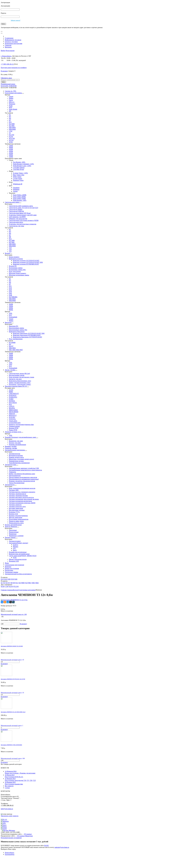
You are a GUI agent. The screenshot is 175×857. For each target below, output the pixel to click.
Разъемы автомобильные (17, 444)
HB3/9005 (12, 127)
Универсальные (14, 426)
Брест (15, 550)
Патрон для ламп (15, 443)
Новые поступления (12, 568)
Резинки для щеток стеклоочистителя (22, 481)
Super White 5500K (19, 198)
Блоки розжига (14, 257)
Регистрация (10, 50)
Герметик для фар (11, 448)
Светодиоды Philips (15, 209)
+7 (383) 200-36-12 (7, 805)
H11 (10, 122)
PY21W (16, 586)
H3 (10, 116)
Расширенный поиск (8, 84)
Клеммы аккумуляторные (18, 552)
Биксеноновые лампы (16, 328)
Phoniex (15, 546)
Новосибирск (9, 852)
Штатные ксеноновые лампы (19, 275)
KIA (10, 404)
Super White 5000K (19, 197)
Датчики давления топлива (18, 495)
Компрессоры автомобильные (19, 554)
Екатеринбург (9, 854)
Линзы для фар (10, 370)
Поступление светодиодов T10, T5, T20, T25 (20, 779)
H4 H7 (11, 346)
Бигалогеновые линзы (16, 375)
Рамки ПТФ (13, 430)
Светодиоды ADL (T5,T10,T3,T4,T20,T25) (23, 208)
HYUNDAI (13, 402)
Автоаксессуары (11, 464)
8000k (11, 310)
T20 (10, 249)
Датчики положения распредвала (20, 501)
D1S (10, 288)
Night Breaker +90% (19, 200)
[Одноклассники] (5, 602)
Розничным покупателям (13, 43)
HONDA (12, 401)
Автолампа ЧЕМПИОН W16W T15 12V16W (12, 646)
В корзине (4, 71)
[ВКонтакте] (2, 602)
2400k (11, 146)
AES (10, 364)
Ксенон (7, 253)
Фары (7, 563)
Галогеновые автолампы (13, 93)
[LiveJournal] (13, 602)
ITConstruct (28, 834)
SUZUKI (12, 417)
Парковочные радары (16, 461)
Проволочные (14, 532)
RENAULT (13, 415)
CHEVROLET (14, 393)
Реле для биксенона (15, 339)
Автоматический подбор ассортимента (18, 574)
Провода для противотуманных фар (21, 424)
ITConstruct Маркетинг (25, 836)
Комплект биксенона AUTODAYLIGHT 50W (29, 333)
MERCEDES (13, 410)
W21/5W (12, 138)
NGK (15, 557)
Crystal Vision (17, 178)
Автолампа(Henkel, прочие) (18, 543)
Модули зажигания (15, 517)
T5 (10, 133)
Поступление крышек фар (14, 783)
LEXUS (11, 406)
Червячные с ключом (16, 536)
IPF (10, 111)
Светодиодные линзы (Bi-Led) (19, 373)
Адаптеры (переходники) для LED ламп (23, 215)
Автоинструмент (15, 541)
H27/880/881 (13, 297)
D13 (10, 315)
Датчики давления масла (17, 494)
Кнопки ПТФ (13, 428)
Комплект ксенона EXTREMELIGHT (26, 264)
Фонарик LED (14, 561)
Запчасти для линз (15, 379)
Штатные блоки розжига (17, 273)
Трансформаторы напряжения (19, 463)
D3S (10, 291)
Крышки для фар (11, 446)
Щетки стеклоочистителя (17, 559)
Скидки (10, 91)
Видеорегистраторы (16, 455)
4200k (11, 149)
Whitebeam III (17, 184)
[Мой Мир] (7, 602)
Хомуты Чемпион (11, 526)
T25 (10, 251)
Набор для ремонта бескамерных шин (22, 474)
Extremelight (13, 317)
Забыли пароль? (15, 20)
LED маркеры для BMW (17, 217)
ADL (10, 313)
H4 (10, 118)
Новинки (8, 566)
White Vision (17, 177)
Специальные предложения (14, 565)
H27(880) (22, 583)
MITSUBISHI (13, 412)
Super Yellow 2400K (19, 195)
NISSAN (12, 413)
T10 (10, 248)
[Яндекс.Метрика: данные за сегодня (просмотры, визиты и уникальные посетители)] (8, 830)
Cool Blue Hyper (18, 169)
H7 (10, 120)
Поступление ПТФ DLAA (14, 776)
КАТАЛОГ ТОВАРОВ (9, 86)
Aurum (15, 191)
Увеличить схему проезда (9, 816)
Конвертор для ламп (16, 441)
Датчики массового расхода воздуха (21, 497)
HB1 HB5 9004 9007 (16, 350)
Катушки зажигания (16, 508)
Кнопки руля (13, 514)
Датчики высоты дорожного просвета (22, 492)
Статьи (7, 788)
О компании (9, 38)
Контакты (8, 47)
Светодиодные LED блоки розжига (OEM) (23, 220)
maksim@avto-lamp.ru (61, 847)
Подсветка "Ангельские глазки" (20, 384)
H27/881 (12, 126)
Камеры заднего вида (16, 457)
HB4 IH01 (12, 348)
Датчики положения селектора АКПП (22, 503)
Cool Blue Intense (19, 167)
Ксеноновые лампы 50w (17, 269)
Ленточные (13, 530)
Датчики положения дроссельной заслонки (24, 499)
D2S (10, 290)
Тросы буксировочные (16, 483)
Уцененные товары (11, 572)
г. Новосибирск (6, 56)
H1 (10, 115)
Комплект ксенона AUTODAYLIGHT (26, 260)
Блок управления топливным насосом (22, 488)
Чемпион (12, 104)
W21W (11, 140)
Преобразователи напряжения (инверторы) (24, 479)
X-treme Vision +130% (20, 173)
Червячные (13, 534)
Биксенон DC (13, 326)
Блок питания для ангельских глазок (21, 377)
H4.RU (46, 845)
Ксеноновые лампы (15, 268)
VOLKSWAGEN (14, 423)
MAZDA (12, 408)
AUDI (11, 390)
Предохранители (15, 475)
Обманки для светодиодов (18, 218)
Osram (11, 96)
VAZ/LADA (13, 421)
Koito (11, 105)
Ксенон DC (13, 266)
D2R (10, 295)
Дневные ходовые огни (13, 432)
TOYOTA (12, 419)
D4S (10, 293)
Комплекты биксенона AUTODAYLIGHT (27, 337)
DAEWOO (12, 395)
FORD (11, 399)
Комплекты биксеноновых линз (20, 381)
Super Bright (13, 109)
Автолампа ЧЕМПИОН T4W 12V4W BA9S (11, 744)
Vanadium (16, 187)
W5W (11, 142)
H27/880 (12, 124)
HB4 (37, 583)
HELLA (11, 102)
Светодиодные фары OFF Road (19, 213)
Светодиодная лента (16, 222)
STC (14, 548)
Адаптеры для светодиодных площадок (22, 224)
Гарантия (8, 45)
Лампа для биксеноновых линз (19, 382)
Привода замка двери (16, 521)
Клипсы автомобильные (13, 525)
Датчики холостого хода (17, 506)
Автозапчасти (10, 484)
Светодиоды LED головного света (21, 206)
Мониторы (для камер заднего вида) (21, 459)
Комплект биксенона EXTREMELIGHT (27, 335)
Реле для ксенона (15, 271)
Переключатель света (16, 523)
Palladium (16, 189)
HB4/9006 (12, 129)
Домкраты (12, 472)
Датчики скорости (15, 505)
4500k (11, 153)
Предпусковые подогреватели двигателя (23, 477)
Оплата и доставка (11, 42)
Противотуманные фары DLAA (16, 386)
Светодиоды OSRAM (16, 211)
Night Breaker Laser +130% (22, 166)
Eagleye (15, 545)
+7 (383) (7, 64)
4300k (11, 151)
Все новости (9, 786)
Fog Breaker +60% (19, 162)
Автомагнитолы (14, 454)
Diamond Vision (18, 180)
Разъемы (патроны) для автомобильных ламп (20, 437)
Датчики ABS (14, 490)
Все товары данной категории (11, 764)
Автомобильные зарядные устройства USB (24, 468)
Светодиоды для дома (16, 226)
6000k (11, 308)
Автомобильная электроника (15, 450)
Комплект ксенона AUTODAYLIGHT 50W (28, 262)
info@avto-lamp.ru (7, 809)
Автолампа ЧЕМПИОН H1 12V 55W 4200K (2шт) (13, 712)
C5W (10, 131)
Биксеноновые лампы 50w (18, 330)
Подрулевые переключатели (18, 519)
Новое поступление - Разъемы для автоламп (20, 772)
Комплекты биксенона (17, 331)
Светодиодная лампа (12, 202)
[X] (10, 602)
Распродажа (9, 570)
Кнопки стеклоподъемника (18, 515)
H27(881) (28, 583)
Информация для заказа (13, 40)
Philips (11, 98)
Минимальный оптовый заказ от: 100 (14, 614)
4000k (11, 147)
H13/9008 (12, 342)
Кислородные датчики (17, 510)
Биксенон (8, 322)
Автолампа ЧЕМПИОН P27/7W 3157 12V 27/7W (13, 679)
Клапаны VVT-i (14, 512)
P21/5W (11, 135)
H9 (14, 583)
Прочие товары (10, 537)
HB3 (33, 583)
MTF (10, 107)
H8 (10, 237)
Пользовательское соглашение (11, 838)
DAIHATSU (13, 397)
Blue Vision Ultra (18, 175)
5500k (11, 157)
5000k (11, 155)
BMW (11, 392)
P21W (11, 136)
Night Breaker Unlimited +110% (23, 164)
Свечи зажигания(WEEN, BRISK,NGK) (22, 556)
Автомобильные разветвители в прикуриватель (25, 470)
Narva (11, 100)
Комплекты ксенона (16, 259)
